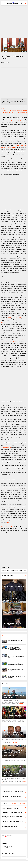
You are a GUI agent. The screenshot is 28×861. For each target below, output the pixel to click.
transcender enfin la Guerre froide (16, 317)
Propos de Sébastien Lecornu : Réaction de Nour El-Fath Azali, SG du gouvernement (14, 734)
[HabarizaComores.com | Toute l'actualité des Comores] (12, 4)
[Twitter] (9, 853)
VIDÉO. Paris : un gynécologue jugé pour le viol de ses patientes (13, 611)
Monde (6, 53)
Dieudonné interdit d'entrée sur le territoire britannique (12, 624)
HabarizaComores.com (6, 526)
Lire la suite (21, 703)
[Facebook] (13, 853)
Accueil (2, 53)
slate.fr (8, 522)
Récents (4, 636)
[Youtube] (6, 853)
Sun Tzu (13, 120)
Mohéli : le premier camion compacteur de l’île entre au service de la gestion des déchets (16, 656)
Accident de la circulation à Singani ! (15, 640)
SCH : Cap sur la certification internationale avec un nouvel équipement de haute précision (14, 648)
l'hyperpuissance (7, 447)
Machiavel (20, 120)
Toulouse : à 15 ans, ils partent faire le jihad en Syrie (14, 110)
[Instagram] (2, 853)
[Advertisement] (14, 22)
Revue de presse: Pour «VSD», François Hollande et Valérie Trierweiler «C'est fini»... (14, 113)
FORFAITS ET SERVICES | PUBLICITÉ (8, 847)
